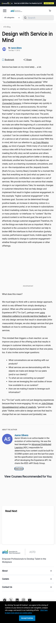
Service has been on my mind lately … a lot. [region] (22, 67)
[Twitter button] (11, 600)
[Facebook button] (4, 600)
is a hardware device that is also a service (22, 82)
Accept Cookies (27, 618)
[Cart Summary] (51, 10)
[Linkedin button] (17, 600)
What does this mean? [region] (12, 294)
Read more (19, 469)
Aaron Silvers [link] (16, 48)
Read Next (11, 511)
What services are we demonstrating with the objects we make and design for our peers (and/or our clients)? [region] (29, 371)
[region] (28, 612)
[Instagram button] (23, 600)
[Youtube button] (29, 600)
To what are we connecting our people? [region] (26, 378)
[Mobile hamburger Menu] (4, 11)
